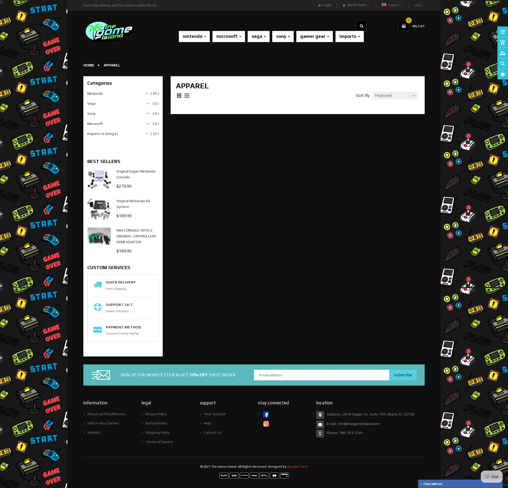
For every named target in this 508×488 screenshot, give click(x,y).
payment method (123, 327)
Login (327, 5)
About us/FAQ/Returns (106, 414)
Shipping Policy (158, 432)
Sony (91, 113)
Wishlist (94, 432)
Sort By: (363, 95)
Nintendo (95, 93)
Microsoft (95, 123)
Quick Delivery (120, 282)
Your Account (215, 414)
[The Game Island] (254, 475)
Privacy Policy (156, 414)
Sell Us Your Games (103, 423)
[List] (187, 95)
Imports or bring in (102, 134)
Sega (91, 103)
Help (207, 423)
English (394, 5)
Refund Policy (156, 423)
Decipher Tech (297, 466)
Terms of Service (159, 442)
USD (418, 3)
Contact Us (213, 432)
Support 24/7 (119, 304)
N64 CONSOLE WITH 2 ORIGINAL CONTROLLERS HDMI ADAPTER (136, 236)
